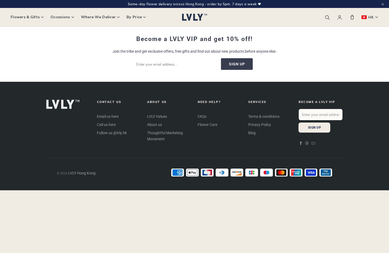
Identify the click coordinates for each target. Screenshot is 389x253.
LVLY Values (157, 116)
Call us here (106, 125)
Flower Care (207, 125)
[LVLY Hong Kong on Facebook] (300, 143)
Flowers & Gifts (25, 17)
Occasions (60, 17)
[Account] (339, 17)
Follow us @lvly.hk (112, 133)
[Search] (327, 17)
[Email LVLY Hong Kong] (313, 143)
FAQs (202, 116)
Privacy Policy (259, 125)
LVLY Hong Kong (82, 173)
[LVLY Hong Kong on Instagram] (307, 143)
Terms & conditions (263, 116)
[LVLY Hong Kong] (194, 17)
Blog (252, 133)
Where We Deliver (98, 17)
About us (154, 125)
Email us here (108, 116)
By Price (134, 17)
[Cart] (352, 17)
